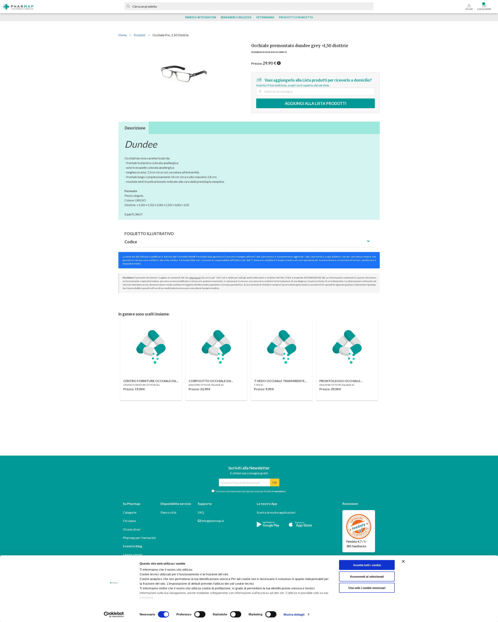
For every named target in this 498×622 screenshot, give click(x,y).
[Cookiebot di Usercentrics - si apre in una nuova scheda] (114, 614)
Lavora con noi (132, 554)
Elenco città (168, 512)
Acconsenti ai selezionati (367, 576)
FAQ (201, 512)
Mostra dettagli (294, 614)
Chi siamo (129, 521)
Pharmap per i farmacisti (139, 537)
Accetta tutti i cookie (367, 565)
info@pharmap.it (212, 521)
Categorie (129, 512)
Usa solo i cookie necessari (366, 587)
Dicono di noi (131, 529)
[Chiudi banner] (403, 561)
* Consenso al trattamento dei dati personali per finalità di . (250, 491)
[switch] (199, 614)
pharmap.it (195, 277)
